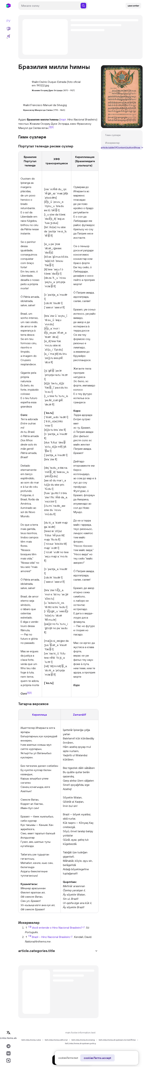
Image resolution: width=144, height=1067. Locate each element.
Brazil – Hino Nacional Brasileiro (51, 937)
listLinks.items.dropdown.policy (80, 1043)
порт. (63, 119)
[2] (52, 127)
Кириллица (39, 714)
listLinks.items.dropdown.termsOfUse (117, 1040)
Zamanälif (79, 714)
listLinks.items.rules (31, 1040)
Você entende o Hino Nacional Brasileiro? (57, 927)
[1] (50, 127)
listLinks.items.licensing (83, 1040)
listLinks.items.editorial (56, 1040)
